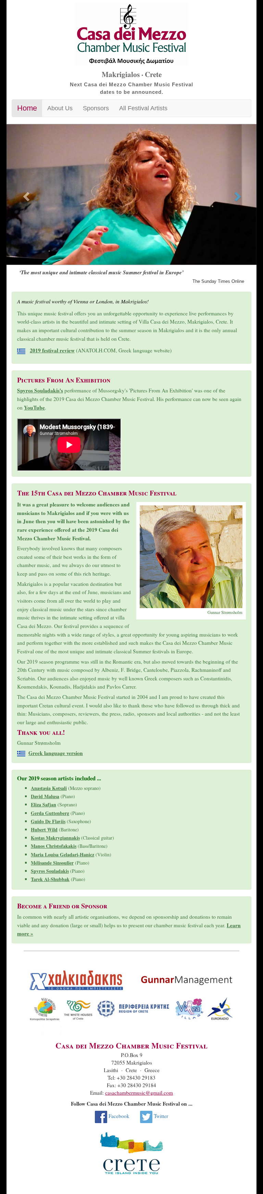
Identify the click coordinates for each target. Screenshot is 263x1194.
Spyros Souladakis (50, 871)
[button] (25, 194)
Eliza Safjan (43, 804)
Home (27, 108)
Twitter (161, 1116)
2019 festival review (52, 350)
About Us (60, 108)
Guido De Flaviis (48, 821)
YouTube (34, 407)
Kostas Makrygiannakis (55, 837)
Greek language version (55, 753)
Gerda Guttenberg (50, 813)
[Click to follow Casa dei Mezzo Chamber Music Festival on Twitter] (146, 1116)
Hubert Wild (44, 829)
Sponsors (96, 108)
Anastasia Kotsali (49, 788)
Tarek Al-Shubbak (50, 879)
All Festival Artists (143, 108)
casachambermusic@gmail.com (139, 1092)
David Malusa (45, 796)
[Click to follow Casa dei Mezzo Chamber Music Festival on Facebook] (101, 1116)
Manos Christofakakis (53, 846)
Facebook (119, 1116)
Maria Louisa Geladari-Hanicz (62, 854)
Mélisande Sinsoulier (52, 862)
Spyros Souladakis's (40, 390)
